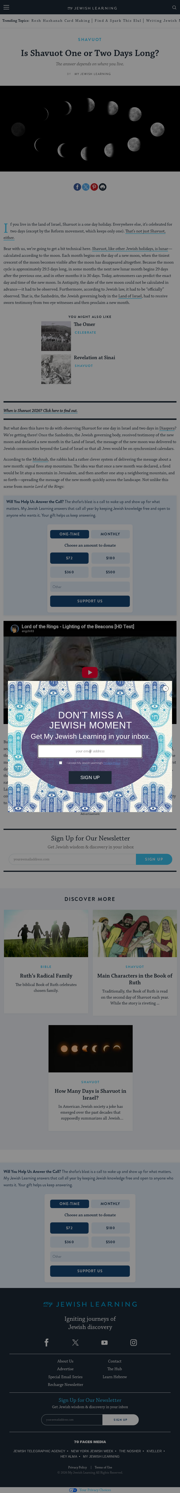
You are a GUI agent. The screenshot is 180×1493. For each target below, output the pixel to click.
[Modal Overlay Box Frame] (90, 746)
